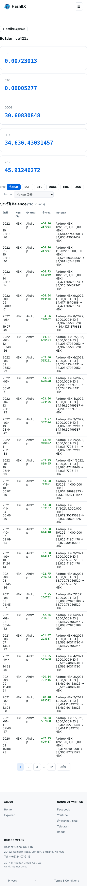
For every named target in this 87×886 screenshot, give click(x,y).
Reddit (61, 831)
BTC (39, 186)
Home (8, 809)
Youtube (62, 815)
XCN (78, 186)
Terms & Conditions (66, 880)
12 (51, 766)
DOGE (53, 186)
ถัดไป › (64, 766)
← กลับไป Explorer (14, 28)
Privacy (12, 880)
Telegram (63, 826)
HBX (66, 186)
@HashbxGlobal (67, 820)
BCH (27, 186)
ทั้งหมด (14, 186)
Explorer (9, 815)
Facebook (63, 809)
